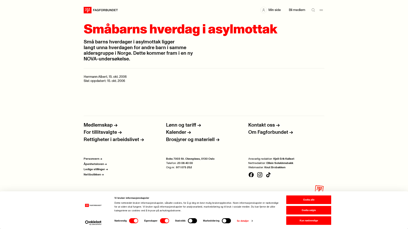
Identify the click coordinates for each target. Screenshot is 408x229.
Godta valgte (309, 210)
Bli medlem (297, 10)
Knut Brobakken (274, 167)
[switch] (164, 220)
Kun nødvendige (309, 220)
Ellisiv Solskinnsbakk (279, 163)
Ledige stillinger (96, 169)
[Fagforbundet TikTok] (268, 175)
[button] (272, 10)
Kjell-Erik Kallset (283, 158)
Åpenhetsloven (95, 164)
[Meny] (321, 10)
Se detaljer (243, 220)
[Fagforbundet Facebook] (251, 175)
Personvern (93, 158)
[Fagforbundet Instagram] (260, 175)
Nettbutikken (94, 174)
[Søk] (313, 10)
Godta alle (308, 199)
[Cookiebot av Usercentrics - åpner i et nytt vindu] (93, 222)
